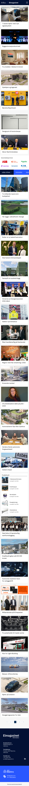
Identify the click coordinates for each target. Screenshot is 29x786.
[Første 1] (7, 722)
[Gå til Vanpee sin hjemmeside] (14, 166)
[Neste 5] (21, 722)
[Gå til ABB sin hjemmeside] (5, 161)
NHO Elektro (13, 777)
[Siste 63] (23, 722)
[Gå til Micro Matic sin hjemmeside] (5, 166)
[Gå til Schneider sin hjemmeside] (24, 162)
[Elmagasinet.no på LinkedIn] (25, 758)
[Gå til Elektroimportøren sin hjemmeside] (14, 161)
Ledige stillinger (6, 172)
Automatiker (19, 172)
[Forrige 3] (9, 722)
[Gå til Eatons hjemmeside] (24, 166)
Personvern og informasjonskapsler (14, 784)
